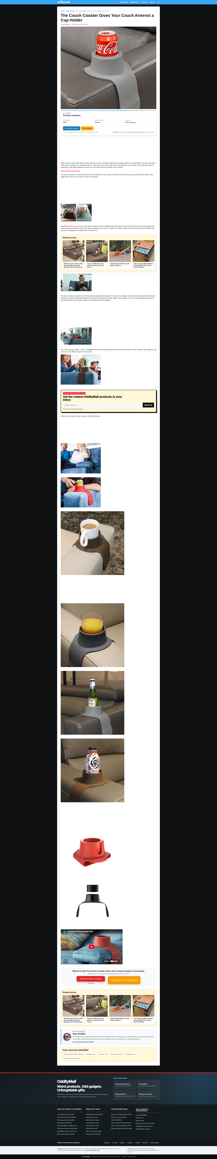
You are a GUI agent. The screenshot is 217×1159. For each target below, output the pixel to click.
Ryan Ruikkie (66, 24)
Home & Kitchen (70, 11)
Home (62, 11)
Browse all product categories (66, 1134)
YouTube (137, 1142)
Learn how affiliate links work (93, 1150)
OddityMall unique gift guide (94, 1114)
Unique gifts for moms (92, 1125)
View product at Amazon (72, 128)
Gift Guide (123, 2)
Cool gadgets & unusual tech (65, 1114)
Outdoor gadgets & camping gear (66, 1125)
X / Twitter (114, 1142)
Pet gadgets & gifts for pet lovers (66, 1131)
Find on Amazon (87, 128)
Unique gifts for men (92, 1117)
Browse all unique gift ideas (72, 1058)
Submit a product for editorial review (121, 1128)
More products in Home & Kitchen (73, 1054)
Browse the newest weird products (121, 1114)
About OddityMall (116, 1120)
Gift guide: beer (91, 1054)
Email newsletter (154, 1142)
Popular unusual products (118, 1117)
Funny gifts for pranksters (93, 1134)
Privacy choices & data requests (145, 1123)
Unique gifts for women (92, 1120)
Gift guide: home (130, 1054)
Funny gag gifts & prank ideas (66, 1120)
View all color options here (70, 171)
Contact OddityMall (141, 1115)
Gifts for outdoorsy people (93, 1131)
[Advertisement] (108, 149)
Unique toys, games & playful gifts (67, 1128)
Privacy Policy (140, 1120)
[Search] (158, 2)
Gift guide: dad (103, 1054)
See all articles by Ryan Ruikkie (83, 1042)
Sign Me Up (148, 405)
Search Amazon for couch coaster (124, 980)
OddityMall (66, 1081)
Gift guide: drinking (116, 1054)
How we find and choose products (121, 1122)
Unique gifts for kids (92, 1128)
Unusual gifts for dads (92, 1122)
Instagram (130, 1142)
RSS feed (145, 1142)
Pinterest (122, 1142)
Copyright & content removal (144, 1126)
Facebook (106, 1142)
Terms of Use (139, 1118)
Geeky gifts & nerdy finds (64, 1122)
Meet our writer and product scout (121, 1125)
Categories (133, 2)
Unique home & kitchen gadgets (66, 1117)
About (152, 2)
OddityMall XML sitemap (143, 1129)
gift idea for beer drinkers (75, 226)
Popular (145, 2)
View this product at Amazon (91, 979)
